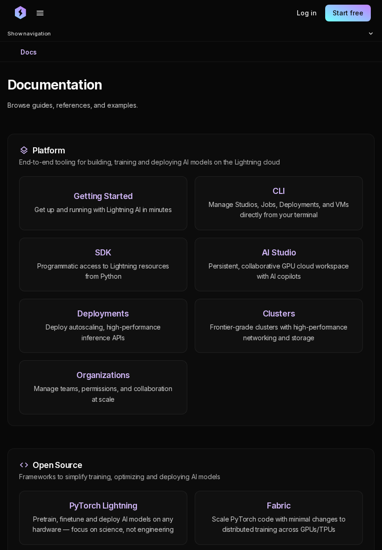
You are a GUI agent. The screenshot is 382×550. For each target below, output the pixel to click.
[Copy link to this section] (112, 85)
